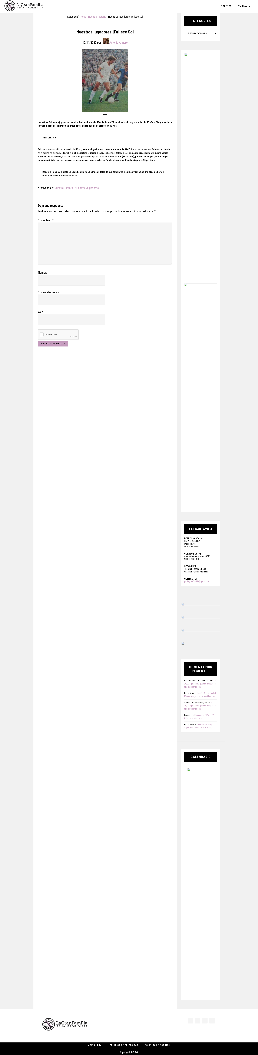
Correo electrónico (49, 292)
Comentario (45, 220)
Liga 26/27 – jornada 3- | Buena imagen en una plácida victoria (200, 683)
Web (40, 312)
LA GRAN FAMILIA (23, 6)
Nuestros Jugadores (87, 188)
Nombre (42, 272)
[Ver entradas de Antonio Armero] (106, 41)
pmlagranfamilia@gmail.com (197, 581)
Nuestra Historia (63, 188)
